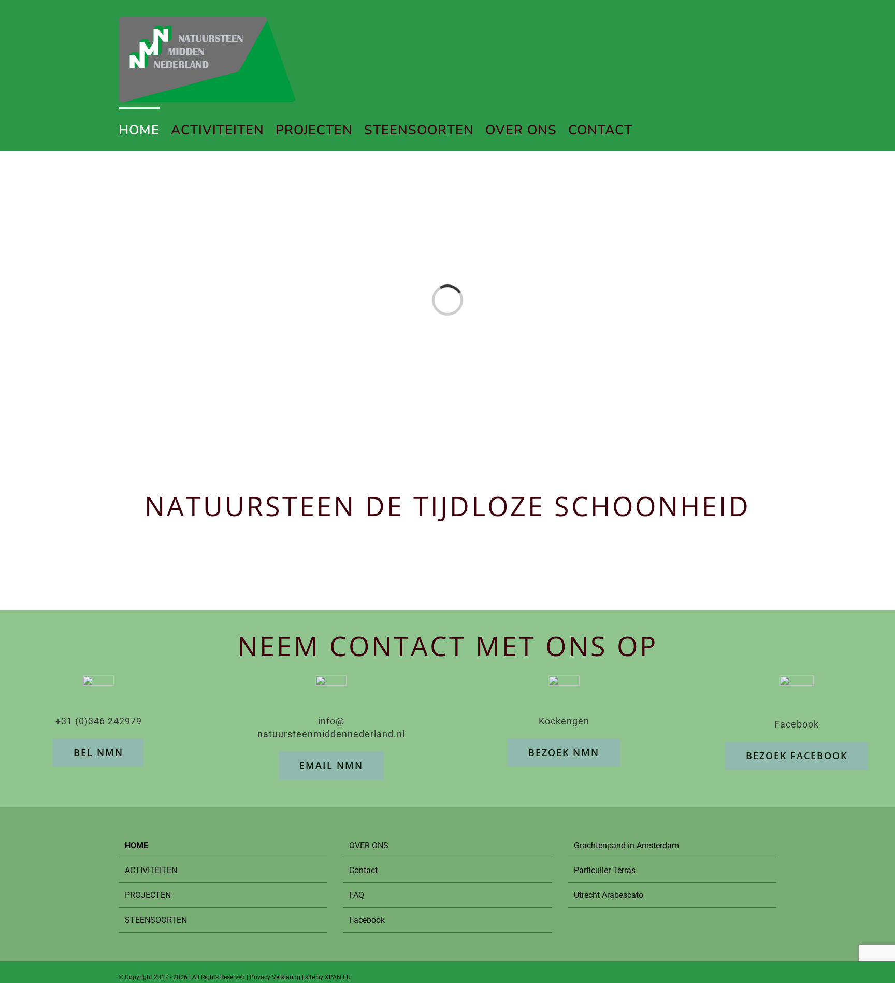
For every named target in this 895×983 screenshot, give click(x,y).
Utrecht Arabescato (608, 895)
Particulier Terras (605, 870)
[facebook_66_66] (796, 682)
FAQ (356, 895)
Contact (363, 870)
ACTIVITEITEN (151, 870)
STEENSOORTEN (156, 920)
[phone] (98, 682)
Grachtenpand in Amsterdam (626, 845)
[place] (564, 682)
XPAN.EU (338, 977)
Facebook (367, 920)
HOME (136, 845)
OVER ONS (368, 845)
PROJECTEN (148, 895)
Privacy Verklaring (275, 977)
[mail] (331, 682)
